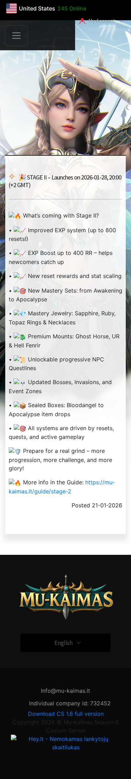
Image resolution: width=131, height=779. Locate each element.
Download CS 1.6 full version (66, 713)
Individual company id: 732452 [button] (70, 703)
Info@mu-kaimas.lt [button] (65, 690)
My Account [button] (102, 20)
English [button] (65, 643)
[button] (47, 55)
